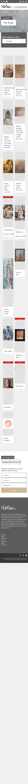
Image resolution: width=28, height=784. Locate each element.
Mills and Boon (19, 356)
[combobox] (14, 41)
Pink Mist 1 (7, 407)
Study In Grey (18, 273)
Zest (15, 559)
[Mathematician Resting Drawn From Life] (8, 70)
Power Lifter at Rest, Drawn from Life (7, 187)
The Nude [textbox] (14, 41)
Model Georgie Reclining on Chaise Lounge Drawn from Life (19, 132)
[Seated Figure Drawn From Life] (20, 166)
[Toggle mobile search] (23, 1)
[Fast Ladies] (8, 333)
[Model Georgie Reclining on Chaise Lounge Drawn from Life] (20, 112)
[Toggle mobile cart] (20, 1)
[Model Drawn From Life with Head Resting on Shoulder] (8, 117)
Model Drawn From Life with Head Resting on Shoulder (7, 142)
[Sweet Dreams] (8, 424)
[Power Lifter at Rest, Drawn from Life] (8, 166)
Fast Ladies (8, 351)
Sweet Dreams (7, 439)
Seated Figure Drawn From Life (19, 186)
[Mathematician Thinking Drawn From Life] (20, 71)
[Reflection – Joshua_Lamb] (20, 212)
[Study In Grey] (20, 255)
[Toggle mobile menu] (26, 1)
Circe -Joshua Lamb (6, 311)
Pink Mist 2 (19, 386)
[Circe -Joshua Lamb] (8, 273)
